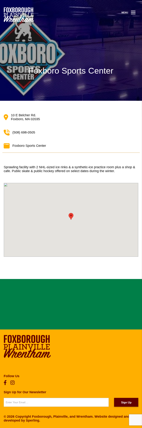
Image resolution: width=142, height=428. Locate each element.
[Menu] (133, 12)
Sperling (32, 420)
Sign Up (126, 402)
